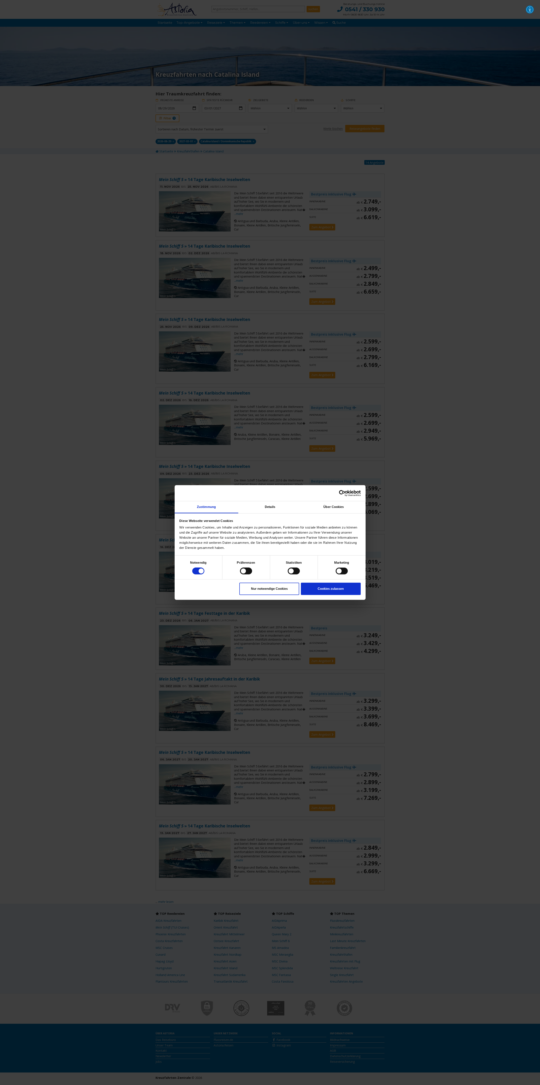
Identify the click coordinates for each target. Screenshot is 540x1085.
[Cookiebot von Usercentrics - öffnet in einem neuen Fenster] (342, 493)
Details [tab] (270, 507)
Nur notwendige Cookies (269, 588)
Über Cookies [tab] (333, 507)
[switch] (246, 571)
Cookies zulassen (331, 588)
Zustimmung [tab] (206, 507)
